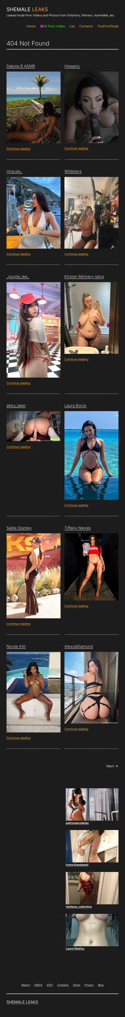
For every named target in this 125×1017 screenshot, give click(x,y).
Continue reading (18, 148)
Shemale (27, 9)
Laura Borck (75, 405)
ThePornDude (107, 26)
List (72, 26)
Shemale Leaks (22, 1002)
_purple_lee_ (18, 276)
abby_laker (16, 405)
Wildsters (73, 171)
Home (31, 26)
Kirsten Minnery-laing (84, 276)
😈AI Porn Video (52, 26)
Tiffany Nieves (77, 528)
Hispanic (72, 66)
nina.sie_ (14, 171)
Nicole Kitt (16, 646)
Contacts (86, 26)
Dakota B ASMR (21, 66)
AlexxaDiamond (78, 646)
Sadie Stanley (19, 528)
